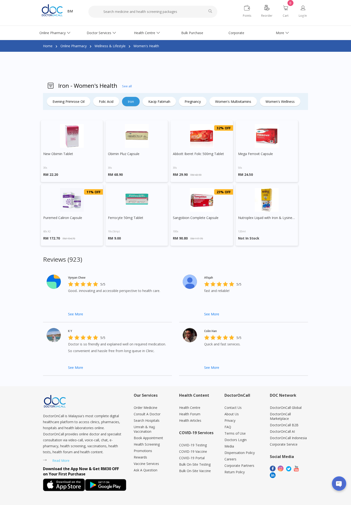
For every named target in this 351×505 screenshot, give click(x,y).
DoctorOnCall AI (282, 431)
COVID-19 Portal (192, 458)
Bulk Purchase (192, 33)
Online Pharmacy (52, 33)
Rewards (140, 457)
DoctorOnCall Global (286, 407)
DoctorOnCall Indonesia (288, 438)
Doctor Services (99, 33)
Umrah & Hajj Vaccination (144, 429)
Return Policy (234, 472)
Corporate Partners (239, 465)
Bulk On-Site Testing (195, 464)
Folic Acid (106, 101)
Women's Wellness (280, 101)
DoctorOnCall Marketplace (280, 416)
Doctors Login (235, 439)
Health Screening (147, 444)
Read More (60, 460)
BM (70, 11)
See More (75, 314)
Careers (230, 459)
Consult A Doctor (147, 414)
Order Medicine (145, 407)
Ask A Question (145, 470)
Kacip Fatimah (159, 101)
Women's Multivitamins (233, 101)
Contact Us (233, 407)
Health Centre (144, 33)
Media (229, 446)
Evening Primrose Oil (69, 101)
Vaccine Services (146, 463)
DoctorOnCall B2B (284, 425)
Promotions (143, 450)
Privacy (229, 420)
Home (48, 46)
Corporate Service (284, 444)
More (280, 33)
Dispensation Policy (239, 452)
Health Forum (189, 414)
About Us (231, 414)
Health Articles (190, 420)
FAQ (227, 427)
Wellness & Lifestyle (110, 46)
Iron (131, 101)
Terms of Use (235, 433)
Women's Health (146, 46)
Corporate (236, 33)
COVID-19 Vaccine (193, 451)
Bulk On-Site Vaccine (195, 471)
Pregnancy (193, 101)
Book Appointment (148, 438)
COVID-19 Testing (193, 445)
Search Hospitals (147, 420)
